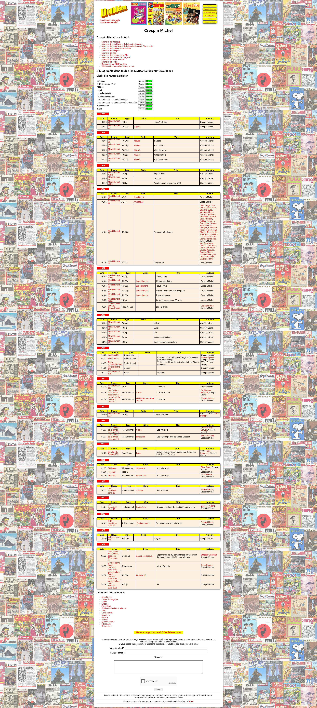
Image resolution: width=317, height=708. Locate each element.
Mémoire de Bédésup (111, 42)
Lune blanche (142, 281)
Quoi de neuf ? (143, 523)
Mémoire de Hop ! (109, 53)
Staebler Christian (209, 555)
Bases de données (210, 9)
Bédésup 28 (113, 355)
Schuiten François (208, 254)
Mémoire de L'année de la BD (115, 55)
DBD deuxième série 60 (112, 523)
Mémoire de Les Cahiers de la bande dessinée (122, 44)
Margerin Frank (206, 259)
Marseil (137, 145)
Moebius (203, 212)
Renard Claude (206, 252)
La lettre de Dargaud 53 (113, 453)
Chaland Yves (206, 210)
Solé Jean (211, 245)
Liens (210, 19)
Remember (141, 475)
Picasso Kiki (212, 232)
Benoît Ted (211, 239)
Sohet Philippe (207, 436)
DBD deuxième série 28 (112, 490)
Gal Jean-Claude (207, 248)
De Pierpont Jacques (206, 391)
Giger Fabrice (207, 565)
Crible (139, 393)
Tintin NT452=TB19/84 (115, 363)
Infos (138, 453)
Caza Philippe (206, 219)
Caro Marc (211, 214)
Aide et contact (210, 22)
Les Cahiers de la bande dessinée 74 (113, 430)
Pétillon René (206, 221)
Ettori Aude (206, 467)
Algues (137, 127)
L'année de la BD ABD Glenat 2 (114, 399)
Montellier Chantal (208, 217)
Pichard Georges (206, 226)
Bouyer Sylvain (207, 357)
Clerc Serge (205, 205)
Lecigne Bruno (207, 306)
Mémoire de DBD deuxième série (116, 48)
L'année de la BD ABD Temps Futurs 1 (114, 307)
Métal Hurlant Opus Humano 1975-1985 (113, 566)
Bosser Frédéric (208, 506)
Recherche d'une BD (210, 12)
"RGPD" (191, 701)
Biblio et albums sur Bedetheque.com (118, 66)
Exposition (141, 507)
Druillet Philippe (207, 257)
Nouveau (210, 6)
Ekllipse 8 (112, 468)
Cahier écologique (144, 556)
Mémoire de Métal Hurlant (113, 60)
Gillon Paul (211, 208)
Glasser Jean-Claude (207, 429)
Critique (139, 491)
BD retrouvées (209, 15)
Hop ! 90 (111, 472)
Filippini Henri (207, 490)
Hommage (140, 468)
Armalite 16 (139, 197)
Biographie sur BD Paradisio (114, 64)
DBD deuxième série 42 (112, 507)
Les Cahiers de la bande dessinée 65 (113, 392)
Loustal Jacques (207, 250)
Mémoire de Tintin (109, 62)
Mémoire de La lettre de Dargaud (116, 57)
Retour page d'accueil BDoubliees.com (158, 632)
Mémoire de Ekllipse (110, 51)
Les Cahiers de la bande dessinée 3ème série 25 (113, 555)
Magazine (140, 437)
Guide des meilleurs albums (114, 608)
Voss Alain (204, 234)
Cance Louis (206, 474)
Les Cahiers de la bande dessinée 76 (113, 437)
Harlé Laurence (205, 452)
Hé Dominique (207, 222)
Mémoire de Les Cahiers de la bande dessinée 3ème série (127, 46)
